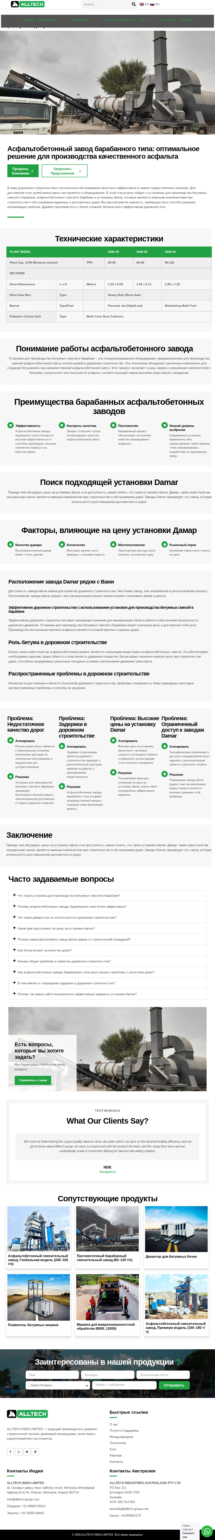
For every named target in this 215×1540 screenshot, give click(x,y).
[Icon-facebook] (10, 1451)
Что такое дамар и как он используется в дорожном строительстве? (67, 917)
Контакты (168, 19)
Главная (28, 19)
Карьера (186, 19)
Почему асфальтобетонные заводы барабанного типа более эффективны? (72, 906)
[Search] (134, 4)
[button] (107, 895)
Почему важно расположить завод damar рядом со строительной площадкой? (74, 939)
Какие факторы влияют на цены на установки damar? (56, 928)
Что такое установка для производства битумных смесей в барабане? (69, 895)
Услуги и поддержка (119, 19)
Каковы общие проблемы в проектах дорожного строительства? (64, 961)
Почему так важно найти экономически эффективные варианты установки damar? (77, 994)
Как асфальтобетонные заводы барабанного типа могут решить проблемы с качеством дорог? (86, 972)
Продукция (46, 19)
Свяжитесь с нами (33, 1080)
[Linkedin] (35, 1451)
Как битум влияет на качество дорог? (45, 950)
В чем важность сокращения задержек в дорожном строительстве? (66, 983)
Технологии (79, 19)
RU (156, 4)
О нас (142, 19)
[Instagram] (18, 1451)
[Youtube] (27, 1451)
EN (145, 4)
